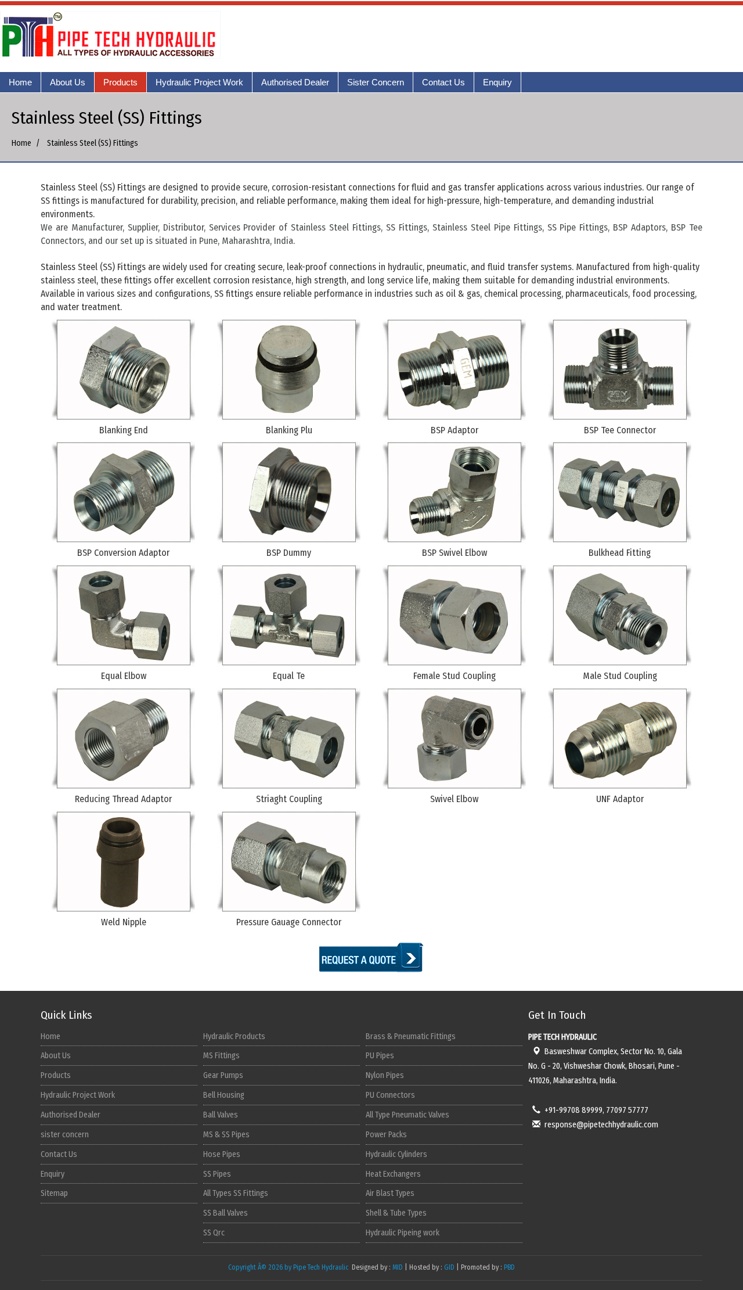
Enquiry (497, 82)
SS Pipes (217, 1174)
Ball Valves (220, 1115)
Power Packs (386, 1135)
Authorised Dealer (295, 82)
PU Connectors (390, 1095)
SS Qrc (214, 1233)
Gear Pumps (223, 1075)
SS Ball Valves (225, 1213)
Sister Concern (375, 82)
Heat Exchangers (393, 1174)
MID (397, 1267)
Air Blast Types (390, 1193)
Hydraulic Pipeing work (402, 1233)
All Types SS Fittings (235, 1193)
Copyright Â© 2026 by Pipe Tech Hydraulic (289, 1267)
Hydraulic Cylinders (396, 1154)
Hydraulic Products (234, 1036)
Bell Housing (223, 1095)
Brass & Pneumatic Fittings (411, 1036)
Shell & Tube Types (396, 1213)
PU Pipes (380, 1056)
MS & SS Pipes (226, 1135)
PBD (509, 1267)
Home (20, 82)
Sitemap (54, 1193)
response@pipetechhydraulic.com (601, 1125)
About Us (67, 82)
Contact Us (443, 82)
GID (449, 1267)
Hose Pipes (221, 1154)
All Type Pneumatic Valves (407, 1115)
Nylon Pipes (385, 1075)
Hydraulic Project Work (199, 82)
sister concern (65, 1135)
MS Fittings (221, 1056)
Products (120, 82)
